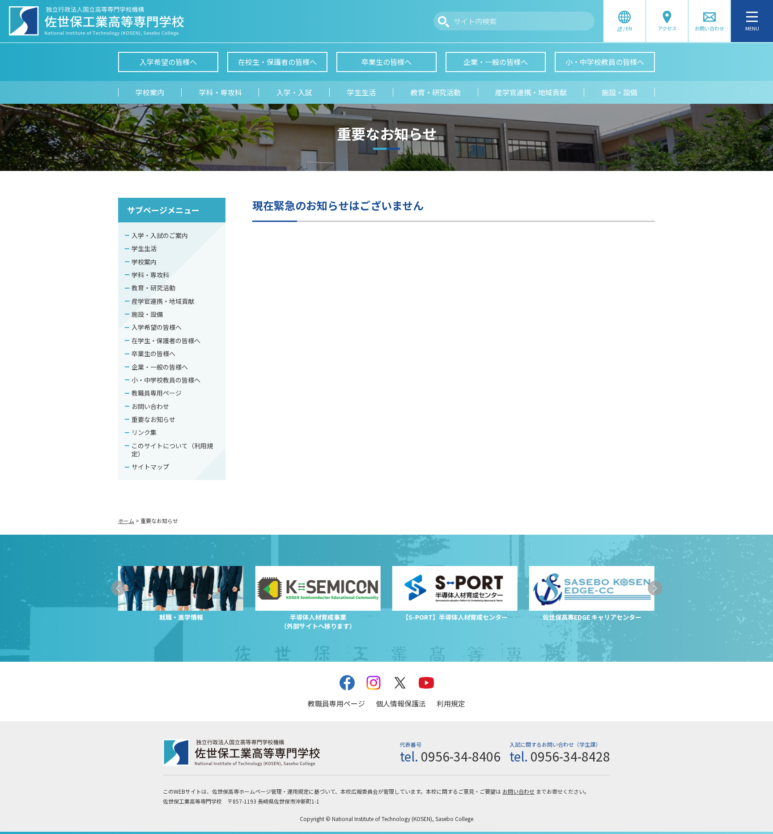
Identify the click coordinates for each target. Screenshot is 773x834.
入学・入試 (294, 92)
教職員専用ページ (157, 392)
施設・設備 (619, 92)
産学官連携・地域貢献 (531, 92)
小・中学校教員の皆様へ (604, 61)
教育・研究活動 (436, 92)
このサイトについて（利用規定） (172, 449)
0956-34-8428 (570, 756)
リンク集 (144, 432)
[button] (118, 588)
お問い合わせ (150, 406)
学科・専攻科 (220, 92)
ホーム (126, 520)
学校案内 (150, 92)
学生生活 (361, 92)
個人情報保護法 (401, 703)
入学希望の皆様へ (168, 61)
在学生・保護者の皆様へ (166, 340)
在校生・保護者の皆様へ (277, 61)
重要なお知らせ (153, 419)
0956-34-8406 (461, 756)
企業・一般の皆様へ (495, 61)
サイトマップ (150, 466)
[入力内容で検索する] (443, 22)
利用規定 (451, 703)
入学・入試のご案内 (160, 235)
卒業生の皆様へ (386, 61)
